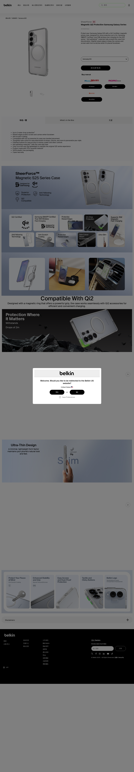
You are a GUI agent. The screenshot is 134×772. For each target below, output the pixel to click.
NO (77, 392)
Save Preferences (68, 397)
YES (57, 392)
